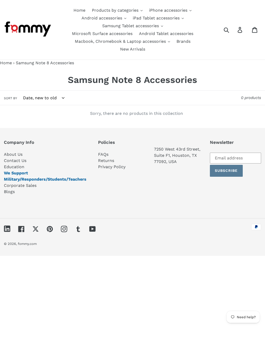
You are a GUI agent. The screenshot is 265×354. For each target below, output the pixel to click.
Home (6, 62)
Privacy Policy (112, 166)
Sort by (10, 98)
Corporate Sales (20, 185)
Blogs (9, 191)
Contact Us (15, 160)
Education (14, 166)
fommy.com (27, 244)
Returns (106, 160)
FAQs (103, 154)
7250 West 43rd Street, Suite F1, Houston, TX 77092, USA (177, 155)
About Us (13, 154)
